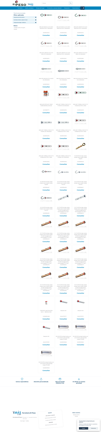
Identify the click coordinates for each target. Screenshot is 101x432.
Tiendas (76, 416)
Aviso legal (22, 420)
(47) (19, 27)
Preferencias (93, 428)
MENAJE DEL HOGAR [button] (40, 8)
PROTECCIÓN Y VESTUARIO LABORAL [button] (54, 8)
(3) (15, 29)
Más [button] (82, 8)
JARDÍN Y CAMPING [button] (29, 8)
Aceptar (83, 428)
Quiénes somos (76, 414)
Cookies (27, 420)
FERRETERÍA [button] (20, 8)
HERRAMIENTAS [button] (75, 8)
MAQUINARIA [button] (66, 8)
